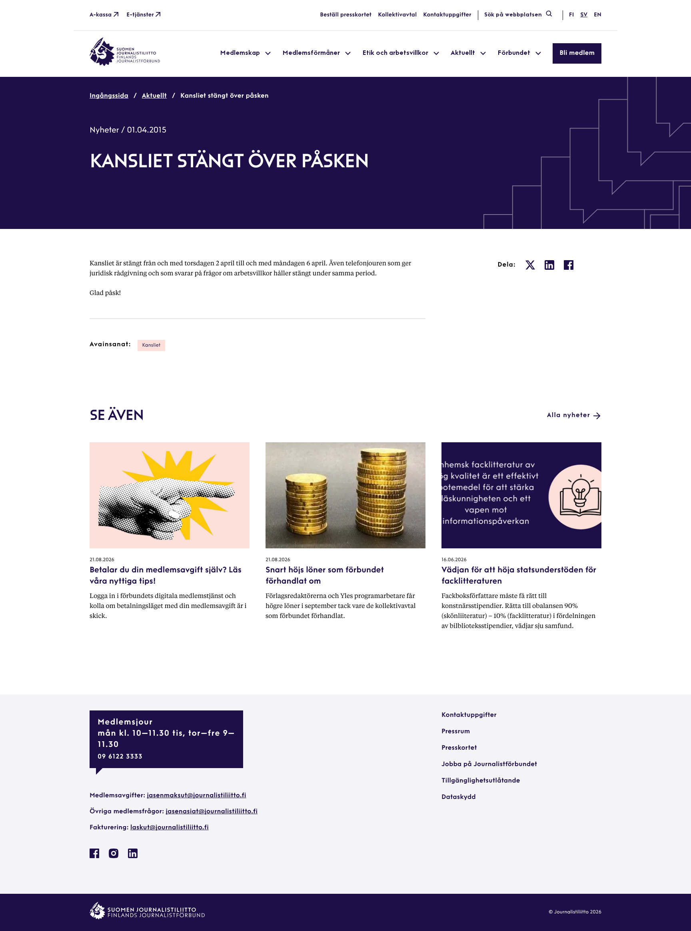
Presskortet (459, 748)
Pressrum (455, 731)
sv (583, 15)
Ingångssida (109, 96)
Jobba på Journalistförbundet (489, 764)
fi (571, 15)
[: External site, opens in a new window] (530, 265)
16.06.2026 (454, 560)
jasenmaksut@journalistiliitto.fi (196, 796)
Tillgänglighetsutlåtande (480, 781)
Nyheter (104, 130)
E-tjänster (140, 15)
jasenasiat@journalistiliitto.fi (212, 812)
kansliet (151, 345)
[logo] (125, 64)
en (597, 15)
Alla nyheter (568, 415)
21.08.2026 (102, 560)
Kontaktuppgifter (447, 15)
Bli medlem (577, 53)
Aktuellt (154, 96)
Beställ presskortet (345, 15)
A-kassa (101, 15)
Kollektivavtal (397, 15)
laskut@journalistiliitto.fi (169, 828)
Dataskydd (458, 797)
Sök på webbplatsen (513, 15)
